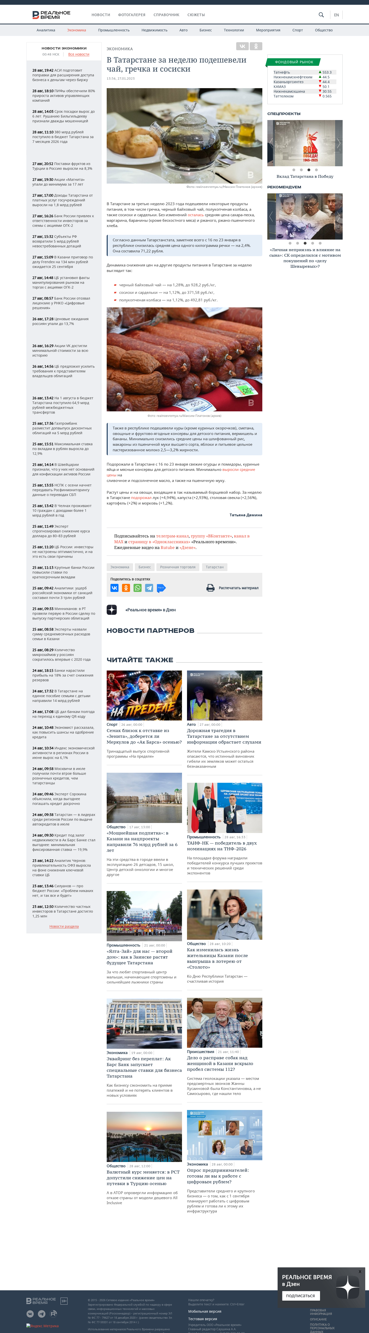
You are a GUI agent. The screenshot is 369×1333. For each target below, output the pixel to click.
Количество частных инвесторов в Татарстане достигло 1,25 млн (62, 911)
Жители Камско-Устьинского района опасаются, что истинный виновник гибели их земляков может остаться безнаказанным (224, 748)
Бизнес (206, 30)
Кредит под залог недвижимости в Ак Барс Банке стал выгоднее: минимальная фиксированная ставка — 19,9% (63, 842)
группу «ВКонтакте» (211, 535)
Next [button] (339, 143)
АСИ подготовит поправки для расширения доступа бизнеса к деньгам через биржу (63, 75)
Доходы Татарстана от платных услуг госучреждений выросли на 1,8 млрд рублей (62, 200)
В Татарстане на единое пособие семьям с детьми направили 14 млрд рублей (61, 696)
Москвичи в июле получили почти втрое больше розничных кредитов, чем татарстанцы (59, 775)
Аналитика (46, 30)
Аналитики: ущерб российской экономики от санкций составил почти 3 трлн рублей (62, 593)
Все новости (78, 54)
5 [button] (320, 243)
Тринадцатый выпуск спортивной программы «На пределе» (144, 743)
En (336, 14)
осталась (196, 214)
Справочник (166, 15)
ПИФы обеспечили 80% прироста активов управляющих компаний (63, 95)
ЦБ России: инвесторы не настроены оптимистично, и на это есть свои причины (62, 551)
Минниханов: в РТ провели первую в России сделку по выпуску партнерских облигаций (63, 613)
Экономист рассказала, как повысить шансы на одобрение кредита (63, 732)
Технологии (234, 30)
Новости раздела (64, 926)
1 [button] (293, 170)
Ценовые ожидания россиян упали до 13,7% (60, 321)
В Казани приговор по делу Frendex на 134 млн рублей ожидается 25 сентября (62, 262)
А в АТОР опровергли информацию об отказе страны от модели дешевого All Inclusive (143, 1187)
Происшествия (201, 1051)
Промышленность (114, 30)
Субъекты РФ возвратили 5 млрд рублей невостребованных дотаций (56, 241)
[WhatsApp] (138, 588)
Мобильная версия (204, 1311)
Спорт (297, 30)
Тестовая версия (202, 1318)
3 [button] (308, 170)
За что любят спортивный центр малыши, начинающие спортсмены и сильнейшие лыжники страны (141, 966)
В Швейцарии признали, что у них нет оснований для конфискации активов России (63, 469)
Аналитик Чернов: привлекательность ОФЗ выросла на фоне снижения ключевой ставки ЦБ (61, 867)
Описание (318, 1319)
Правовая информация (321, 1312)
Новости (101, 15)
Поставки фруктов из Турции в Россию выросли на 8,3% (62, 166)
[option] (305, 143)
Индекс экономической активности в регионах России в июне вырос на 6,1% (63, 753)
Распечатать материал (239, 587)
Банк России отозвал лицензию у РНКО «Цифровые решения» (61, 303)
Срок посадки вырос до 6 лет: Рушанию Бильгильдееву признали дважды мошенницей (63, 116)
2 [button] (301, 170)
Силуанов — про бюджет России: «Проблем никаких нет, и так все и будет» (62, 890)
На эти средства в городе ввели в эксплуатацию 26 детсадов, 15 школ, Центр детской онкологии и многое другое (142, 853)
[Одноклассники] (256, 46)
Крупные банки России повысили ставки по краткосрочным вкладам (63, 572)
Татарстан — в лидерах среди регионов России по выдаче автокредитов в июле (63, 819)
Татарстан (215, 567)
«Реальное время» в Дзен (151, 610)
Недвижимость (154, 30)
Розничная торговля (178, 567)
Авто (183, 30)
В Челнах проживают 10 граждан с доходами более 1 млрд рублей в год (62, 510)
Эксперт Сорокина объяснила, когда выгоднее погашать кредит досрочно (59, 799)
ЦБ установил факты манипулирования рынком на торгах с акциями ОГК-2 (61, 282)
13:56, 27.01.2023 (121, 78)
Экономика (76, 30)
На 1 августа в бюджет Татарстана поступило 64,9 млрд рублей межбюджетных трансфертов (62, 405)
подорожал (141, 497)
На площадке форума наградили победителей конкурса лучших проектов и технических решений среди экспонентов (224, 857)
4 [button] (316, 170)
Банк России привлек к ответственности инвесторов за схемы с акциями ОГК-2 (63, 220)
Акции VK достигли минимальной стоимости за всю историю (60, 350)
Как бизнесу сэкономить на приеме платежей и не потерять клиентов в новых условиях (144, 1077)
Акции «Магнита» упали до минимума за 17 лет (58, 182)
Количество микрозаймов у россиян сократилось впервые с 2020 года (61, 654)
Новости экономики (64, 48)
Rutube (168, 547)
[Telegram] (149, 588)
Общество (324, 30)
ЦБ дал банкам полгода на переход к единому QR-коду (63, 714)
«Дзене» (187, 547)
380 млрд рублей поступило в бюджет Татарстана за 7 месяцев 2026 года (63, 137)
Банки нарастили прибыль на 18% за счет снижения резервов (62, 675)
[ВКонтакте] (242, 46)
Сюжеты (196, 15)
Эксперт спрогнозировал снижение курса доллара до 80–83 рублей (61, 531)
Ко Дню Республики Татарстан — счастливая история (217, 965)
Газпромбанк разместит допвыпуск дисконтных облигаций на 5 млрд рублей (62, 428)
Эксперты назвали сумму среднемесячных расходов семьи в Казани (61, 634)
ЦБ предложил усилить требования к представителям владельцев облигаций (63, 371)
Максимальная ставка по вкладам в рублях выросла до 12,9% (62, 448)
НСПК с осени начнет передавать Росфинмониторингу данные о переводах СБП (62, 490)
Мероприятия (268, 30)
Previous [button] (271, 143)
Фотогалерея (132, 15)
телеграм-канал (172, 535)
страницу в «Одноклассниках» (159, 541)
